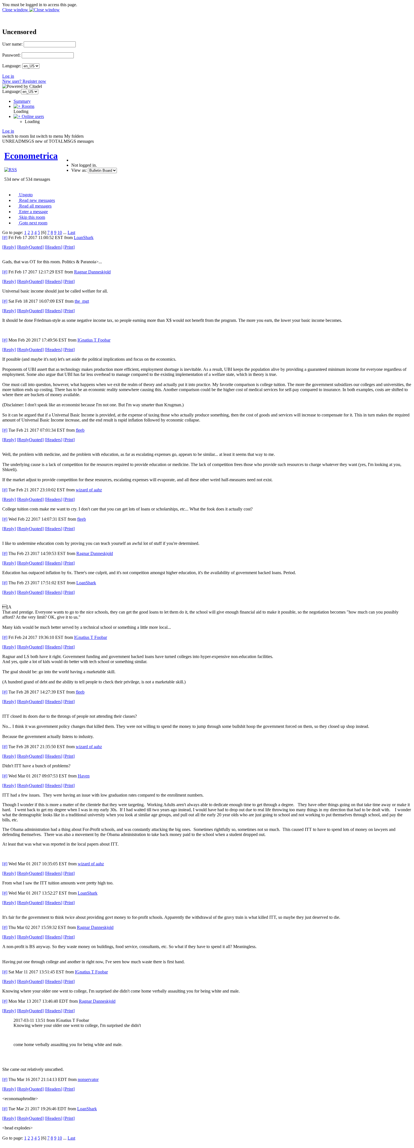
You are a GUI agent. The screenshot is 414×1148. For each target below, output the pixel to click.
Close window (15, 9)
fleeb (80, 430)
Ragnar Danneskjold (92, 271)
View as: (79, 170)
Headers (53, 247)
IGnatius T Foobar (93, 340)
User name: (12, 44)
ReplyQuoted (30, 247)
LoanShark (84, 237)
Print (69, 247)
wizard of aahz (89, 489)
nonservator (88, 1079)
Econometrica (31, 156)
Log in (8, 76)
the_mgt (82, 301)
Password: (11, 55)
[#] (4, 237)
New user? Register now (24, 81)
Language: (11, 65)
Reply (9, 247)
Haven (84, 775)
